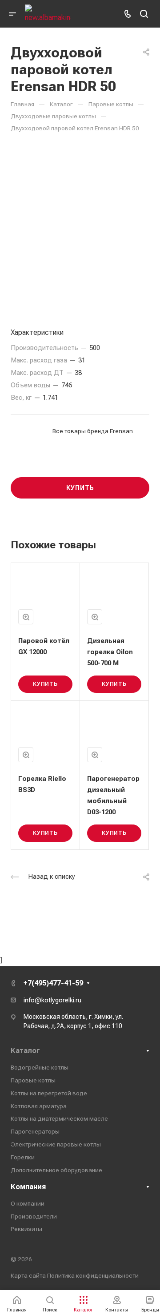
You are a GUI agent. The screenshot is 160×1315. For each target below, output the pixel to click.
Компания (28, 1186)
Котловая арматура (39, 1106)
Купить (45, 684)
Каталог (25, 1050)
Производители (34, 1216)
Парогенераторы (35, 1131)
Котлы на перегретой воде (49, 1093)
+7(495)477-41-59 (53, 983)
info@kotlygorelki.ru (52, 1000)
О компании (27, 1203)
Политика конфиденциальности (93, 1275)
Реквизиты (26, 1228)
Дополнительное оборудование (56, 1170)
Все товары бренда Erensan (92, 430)
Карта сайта (28, 1275)
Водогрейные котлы (39, 1067)
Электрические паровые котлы (56, 1144)
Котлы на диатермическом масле (59, 1118)
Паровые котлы (33, 1080)
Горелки (23, 1157)
